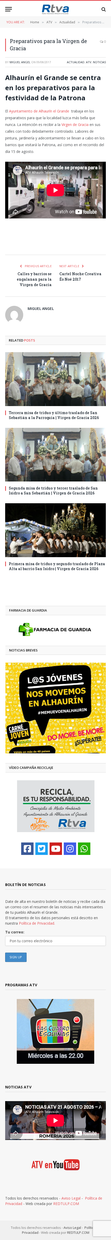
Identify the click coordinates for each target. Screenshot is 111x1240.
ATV (88, 62)
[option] (55, 708)
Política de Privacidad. (37, 923)
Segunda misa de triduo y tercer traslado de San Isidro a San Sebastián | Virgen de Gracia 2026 (53, 490)
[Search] (103, 9)
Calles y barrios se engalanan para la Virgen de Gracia (34, 279)
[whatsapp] (84, 848)
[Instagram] (70, 848)
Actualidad (75, 62)
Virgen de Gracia (75, 124)
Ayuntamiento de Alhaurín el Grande (39, 111)
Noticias (99, 62)
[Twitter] (41, 848)
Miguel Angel (20, 62)
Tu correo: (14, 932)
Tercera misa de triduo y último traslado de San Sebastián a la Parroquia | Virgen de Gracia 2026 (54, 415)
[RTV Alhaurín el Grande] (55, 9)
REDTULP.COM (66, 1203)
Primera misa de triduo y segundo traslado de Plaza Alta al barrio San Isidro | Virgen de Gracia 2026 (57, 566)
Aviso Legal (71, 1198)
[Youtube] (56, 848)
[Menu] (8, 9)
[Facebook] (27, 848)
